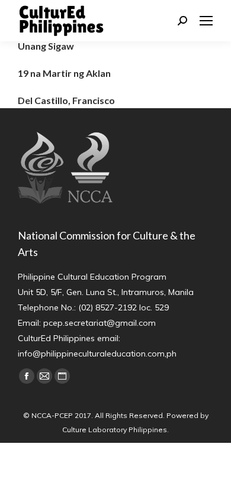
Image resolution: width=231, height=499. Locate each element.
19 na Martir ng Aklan (64, 73)
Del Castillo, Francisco (66, 100)
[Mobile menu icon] (206, 21)
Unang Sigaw (46, 45)
